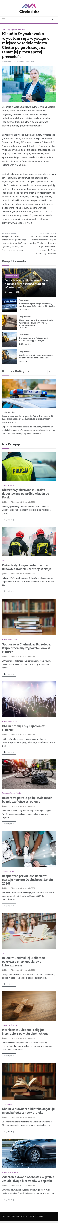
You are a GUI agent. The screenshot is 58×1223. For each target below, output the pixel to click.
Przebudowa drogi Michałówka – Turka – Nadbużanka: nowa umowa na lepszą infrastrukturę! (27, 284)
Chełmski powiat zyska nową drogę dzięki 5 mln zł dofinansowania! (36, 356)
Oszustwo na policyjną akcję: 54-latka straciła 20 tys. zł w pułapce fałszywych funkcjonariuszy (28, 417)
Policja (4, 485)
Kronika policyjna (8, 412)
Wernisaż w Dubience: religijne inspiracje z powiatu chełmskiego (25, 1031)
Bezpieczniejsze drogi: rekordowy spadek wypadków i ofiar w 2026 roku (37, 304)
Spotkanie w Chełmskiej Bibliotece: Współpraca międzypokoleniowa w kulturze (26, 648)
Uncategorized (7, 1104)
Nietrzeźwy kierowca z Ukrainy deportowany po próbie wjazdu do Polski (25, 493)
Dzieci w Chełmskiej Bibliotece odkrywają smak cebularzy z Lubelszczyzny (23, 961)
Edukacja (5, 871)
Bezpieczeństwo (8, 793)
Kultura (4, 640)
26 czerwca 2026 (10, 422)
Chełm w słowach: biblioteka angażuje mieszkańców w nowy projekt (28, 1111)
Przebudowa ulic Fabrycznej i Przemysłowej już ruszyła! (33, 339)
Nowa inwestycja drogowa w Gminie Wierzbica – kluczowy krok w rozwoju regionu (36, 323)
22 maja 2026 (26, 327)
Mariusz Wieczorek (26, 61)
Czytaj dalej (9, 519)
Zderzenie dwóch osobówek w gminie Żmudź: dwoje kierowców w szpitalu (28, 1179)
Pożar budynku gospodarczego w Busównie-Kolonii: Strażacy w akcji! (26, 567)
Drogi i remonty (12, 276)
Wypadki (11, 485)
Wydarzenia (12, 640)
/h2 (3, 561)
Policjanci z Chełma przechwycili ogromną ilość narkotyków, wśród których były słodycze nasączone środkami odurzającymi (14, 243)
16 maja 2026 (26, 361)
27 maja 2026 (26, 310)
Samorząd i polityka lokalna (13, 29)
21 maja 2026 (26, 344)
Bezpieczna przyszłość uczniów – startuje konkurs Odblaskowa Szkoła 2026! (27, 879)
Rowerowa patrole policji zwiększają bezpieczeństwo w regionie (27, 799)
